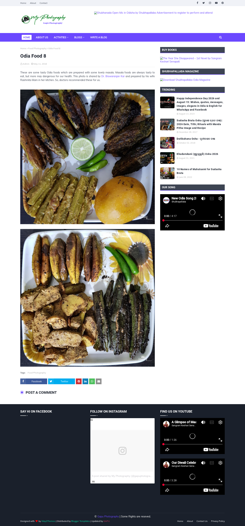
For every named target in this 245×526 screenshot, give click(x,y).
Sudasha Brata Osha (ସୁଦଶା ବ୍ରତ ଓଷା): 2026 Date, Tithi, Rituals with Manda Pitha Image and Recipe (199, 124)
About (33, 3)
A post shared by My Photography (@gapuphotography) (123, 475)
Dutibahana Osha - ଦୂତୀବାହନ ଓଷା (196, 138)
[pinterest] (222, 3)
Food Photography (37, 48)
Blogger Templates (80, 521)
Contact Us (202, 521)
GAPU (106, 521)
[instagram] (210, 3)
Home (23, 3)
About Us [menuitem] (42, 37)
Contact (43, 3)
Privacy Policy (218, 521)
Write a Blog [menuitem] (98, 37)
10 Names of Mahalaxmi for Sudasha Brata (199, 171)
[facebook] (197, 3)
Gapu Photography (108, 516)
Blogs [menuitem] (78, 37)
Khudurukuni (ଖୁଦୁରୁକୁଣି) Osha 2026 (197, 154)
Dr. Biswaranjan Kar (113, 76)
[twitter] (203, 3)
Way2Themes (48, 521)
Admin (26, 63)
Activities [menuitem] (60, 37)
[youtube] (216, 3)
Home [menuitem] (26, 37)
